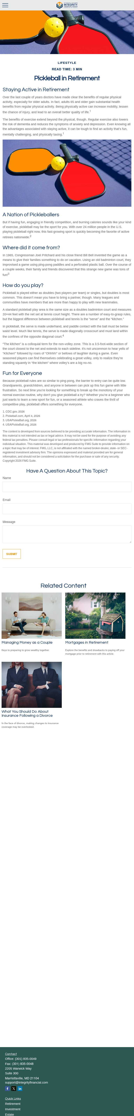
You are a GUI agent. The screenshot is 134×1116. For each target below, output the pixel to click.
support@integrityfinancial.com (26, 1082)
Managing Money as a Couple (27, 643)
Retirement (12, 1104)
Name (7, 477)
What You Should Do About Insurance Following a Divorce (27, 714)
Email (6, 499)
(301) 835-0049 (25, 1059)
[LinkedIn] (20, 1088)
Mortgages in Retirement (86, 643)
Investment (12, 1109)
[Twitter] (13, 1088)
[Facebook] (7, 1088)
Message (9, 521)
